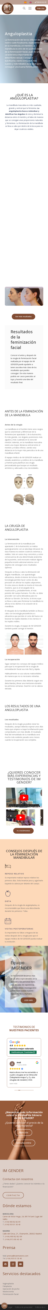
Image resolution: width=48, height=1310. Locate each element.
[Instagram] (13, 1264)
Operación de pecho (11, 1289)
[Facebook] (5, 1264)
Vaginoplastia (8, 1283)
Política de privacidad (23, 1307)
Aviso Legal (7, 1307)
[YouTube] (20, 1264)
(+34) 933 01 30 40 (12, 1224)
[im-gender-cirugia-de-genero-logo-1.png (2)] (7, 8)
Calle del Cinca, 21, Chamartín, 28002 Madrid (22, 1233)
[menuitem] (25, 2)
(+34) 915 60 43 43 (13, 1239)
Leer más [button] (13, 1083)
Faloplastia (7, 1286)
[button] (24, 8)
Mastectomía (8, 1291)
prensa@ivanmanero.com (17, 1256)
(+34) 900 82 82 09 (12, 1222)
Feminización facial (10, 1294)
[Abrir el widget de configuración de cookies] (4, 1306)
